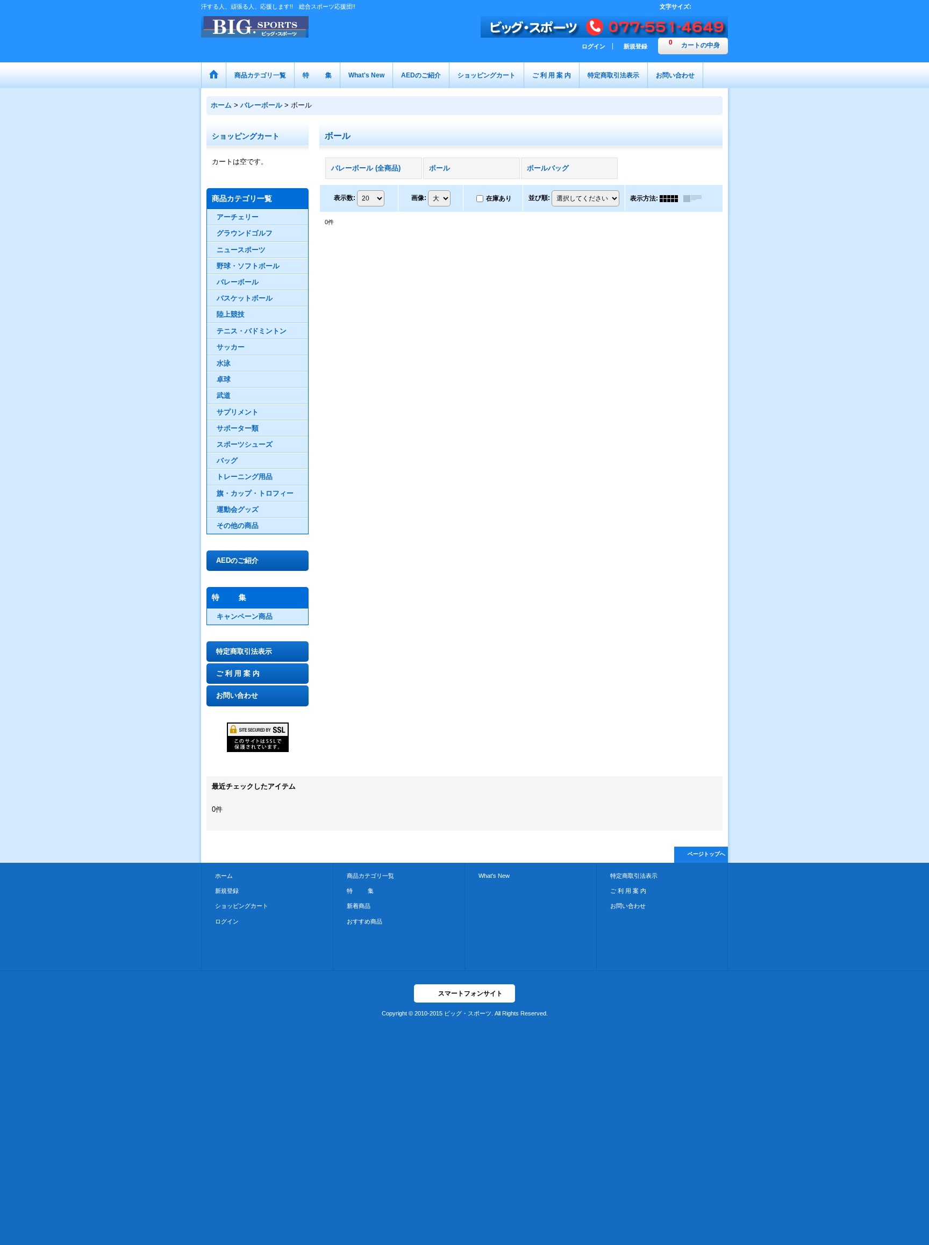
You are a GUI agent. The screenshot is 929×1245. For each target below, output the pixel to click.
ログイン (593, 46)
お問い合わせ (237, 695)
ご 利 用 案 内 (238, 673)
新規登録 (635, 46)
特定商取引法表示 (244, 651)
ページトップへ (706, 854)
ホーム (224, 875)
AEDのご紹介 (237, 560)
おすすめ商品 (364, 921)
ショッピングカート (241, 906)
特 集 (360, 891)
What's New (494, 875)
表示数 (344, 198)
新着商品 (358, 906)
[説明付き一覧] (695, 198)
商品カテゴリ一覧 (370, 875)
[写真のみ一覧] (671, 198)
